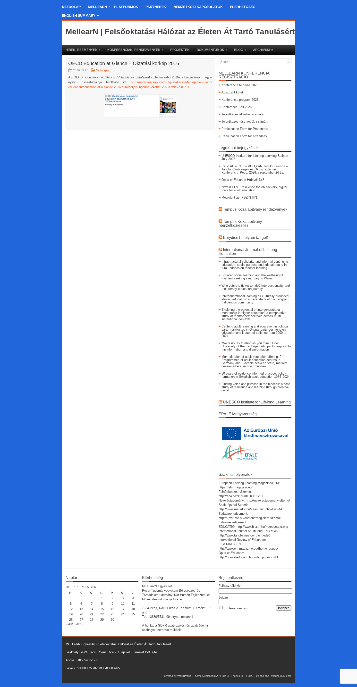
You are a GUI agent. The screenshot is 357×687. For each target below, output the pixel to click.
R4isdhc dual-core (280, 675)
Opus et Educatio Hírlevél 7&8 (242, 180)
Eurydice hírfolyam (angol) (245, 237)
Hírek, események (83, 50)
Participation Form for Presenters (244, 129)
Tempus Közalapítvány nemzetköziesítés (240, 223)
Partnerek (155, 7)
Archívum (263, 50)
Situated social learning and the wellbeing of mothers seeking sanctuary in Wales (252, 276)
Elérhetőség (242, 7)
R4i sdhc (259, 675)
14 (91, 609)
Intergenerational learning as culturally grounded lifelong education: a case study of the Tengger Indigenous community (255, 299)
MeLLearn (99, 7)
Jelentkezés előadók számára (242, 114)
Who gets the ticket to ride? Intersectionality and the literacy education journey (255, 287)
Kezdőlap (71, 7)
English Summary (80, 15)
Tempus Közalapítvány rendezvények (255, 209)
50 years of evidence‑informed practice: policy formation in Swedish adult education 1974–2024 (255, 375)
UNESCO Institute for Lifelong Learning (257, 402)
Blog (240, 50)
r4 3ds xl (224, 675)
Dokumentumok (212, 50)
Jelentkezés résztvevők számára (244, 121)
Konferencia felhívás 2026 (239, 85)
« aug (69, 624)
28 (91, 619)
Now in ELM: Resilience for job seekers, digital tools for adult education (254, 188)
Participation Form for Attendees (244, 136)
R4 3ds (248, 675)
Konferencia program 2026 (239, 99)
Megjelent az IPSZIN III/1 (239, 197)
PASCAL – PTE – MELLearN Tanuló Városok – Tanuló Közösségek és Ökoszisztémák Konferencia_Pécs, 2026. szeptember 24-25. (254, 169)
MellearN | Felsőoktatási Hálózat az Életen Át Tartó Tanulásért (180, 31)
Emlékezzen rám (236, 608)
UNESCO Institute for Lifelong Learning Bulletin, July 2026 (255, 157)
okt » (79, 624)
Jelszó (223, 597)
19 (71, 614)
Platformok (126, 7)
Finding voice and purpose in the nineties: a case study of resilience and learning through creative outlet (255, 387)
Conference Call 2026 (236, 107)
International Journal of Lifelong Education (248, 252)
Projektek (179, 50)
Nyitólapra (103, 70)
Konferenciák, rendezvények (135, 50)
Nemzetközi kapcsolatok (198, 7)
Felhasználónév (230, 585)
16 (112, 609)
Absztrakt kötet (232, 92)
